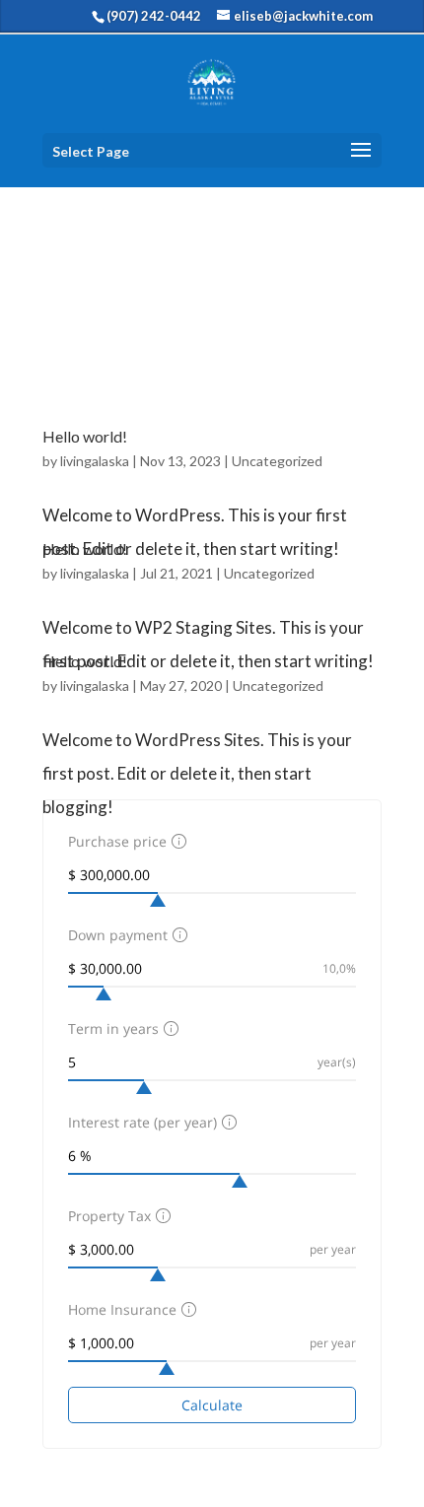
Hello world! (84, 436)
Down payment (118, 934)
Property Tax (109, 1215)
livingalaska (94, 460)
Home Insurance (122, 1309)
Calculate (212, 1405)
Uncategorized (277, 460)
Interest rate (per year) (142, 1122)
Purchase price (117, 841)
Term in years (113, 1028)
